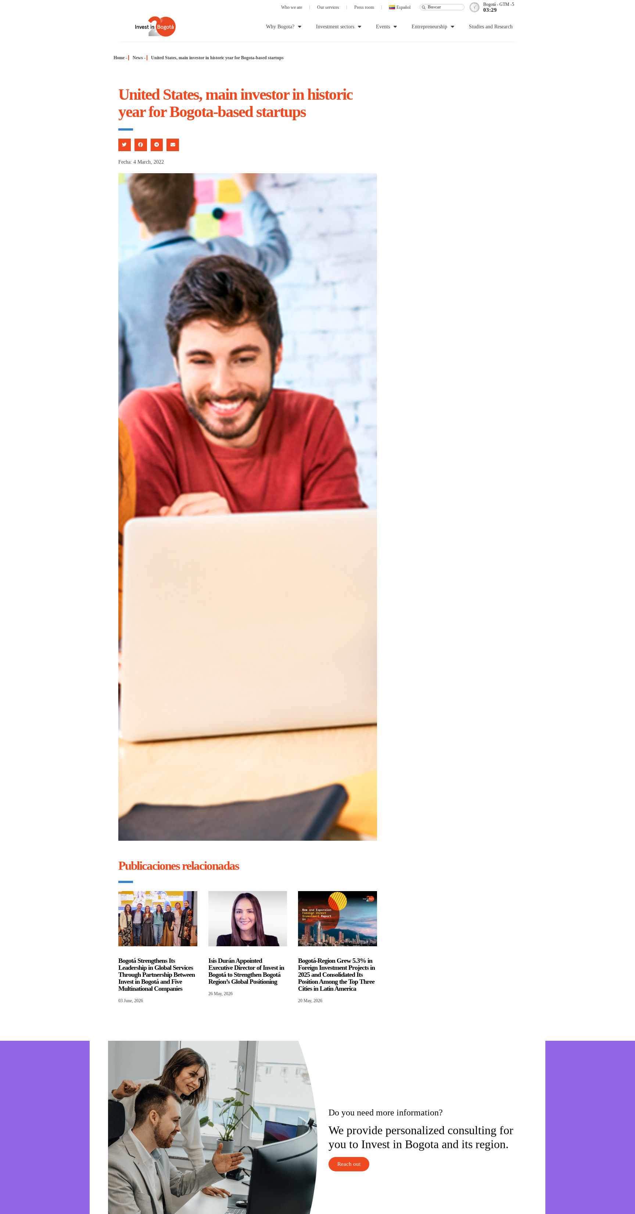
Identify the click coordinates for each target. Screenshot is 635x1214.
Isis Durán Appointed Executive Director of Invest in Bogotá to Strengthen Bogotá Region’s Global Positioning (246, 971)
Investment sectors (335, 26)
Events (383, 26)
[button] (124, 145)
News (138, 57)
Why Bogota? (280, 26)
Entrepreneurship (429, 26)
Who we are (291, 7)
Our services (328, 7)
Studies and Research (491, 26)
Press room (364, 7)
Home (119, 57)
